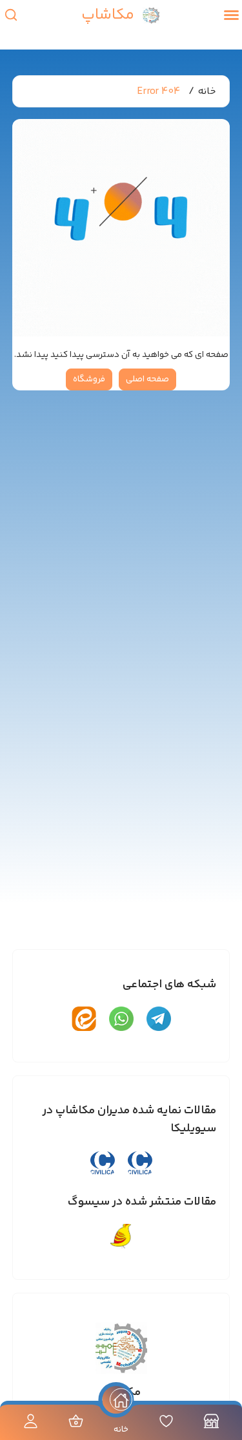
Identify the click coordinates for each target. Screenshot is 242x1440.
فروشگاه (89, 379)
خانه (206, 92)
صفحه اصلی (147, 379)
